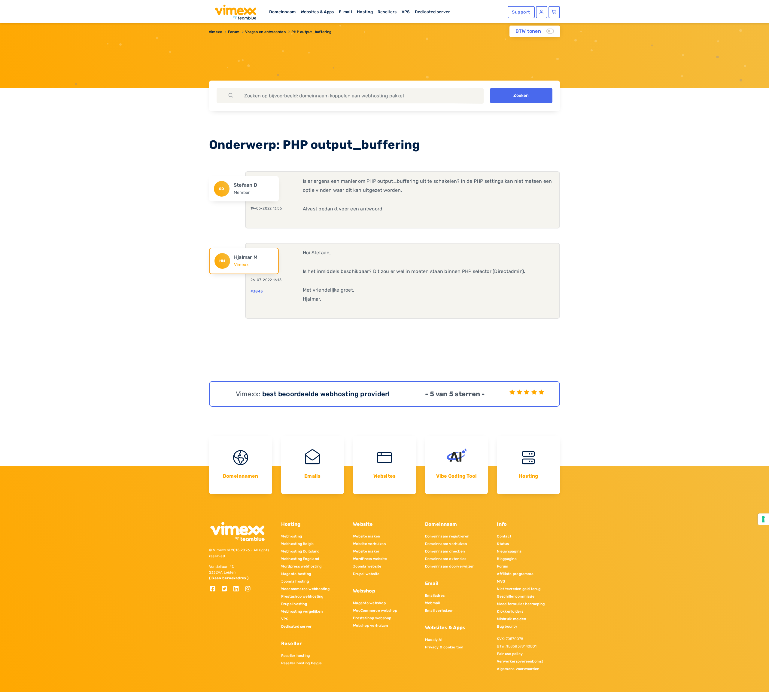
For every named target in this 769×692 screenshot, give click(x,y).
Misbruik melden (511, 619)
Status (503, 544)
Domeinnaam (282, 11)
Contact (504, 536)
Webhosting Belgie (297, 544)
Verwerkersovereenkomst (520, 661)
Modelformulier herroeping (521, 604)
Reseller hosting (295, 656)
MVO (501, 581)
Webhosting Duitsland (300, 551)
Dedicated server (432, 11)
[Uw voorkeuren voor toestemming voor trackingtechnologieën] (763, 519)
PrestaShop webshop (372, 618)
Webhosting (291, 536)
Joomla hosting (295, 581)
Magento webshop (369, 603)
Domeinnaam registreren (447, 536)
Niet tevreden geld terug (518, 589)
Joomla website (367, 566)
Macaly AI (433, 640)
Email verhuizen (439, 610)
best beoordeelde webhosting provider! (326, 394)
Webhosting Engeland (300, 559)
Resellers (387, 11)
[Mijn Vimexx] (541, 12)
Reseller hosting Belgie (301, 663)
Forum (233, 32)
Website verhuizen (369, 544)
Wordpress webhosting (301, 566)
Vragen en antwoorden (265, 32)
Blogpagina (506, 559)
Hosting (365, 11)
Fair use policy (510, 654)
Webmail (432, 603)
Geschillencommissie (515, 596)
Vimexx (215, 32)
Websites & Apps (317, 11)
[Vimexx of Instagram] (249, 589)
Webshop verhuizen (370, 625)
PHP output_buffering (311, 32)
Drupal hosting (294, 604)
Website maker (366, 551)
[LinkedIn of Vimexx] (238, 589)
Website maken (366, 536)
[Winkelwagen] (554, 12)
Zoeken (521, 95)
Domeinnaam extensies (446, 559)
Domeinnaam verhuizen (446, 544)
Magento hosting (296, 574)
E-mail (345, 11)
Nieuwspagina (509, 551)
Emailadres (435, 595)
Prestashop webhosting (302, 596)
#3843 (257, 291)
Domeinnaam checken (445, 551)
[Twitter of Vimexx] (227, 589)
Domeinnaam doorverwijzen (450, 566)
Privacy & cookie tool (444, 647)
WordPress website (370, 559)
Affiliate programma (515, 574)
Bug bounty (507, 626)
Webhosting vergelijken (302, 611)
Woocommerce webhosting (305, 589)
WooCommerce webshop (375, 610)
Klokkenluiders (510, 611)
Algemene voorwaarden (518, 669)
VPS (406, 11)
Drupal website (366, 574)
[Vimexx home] (233, 10)
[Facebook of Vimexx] (215, 589)
